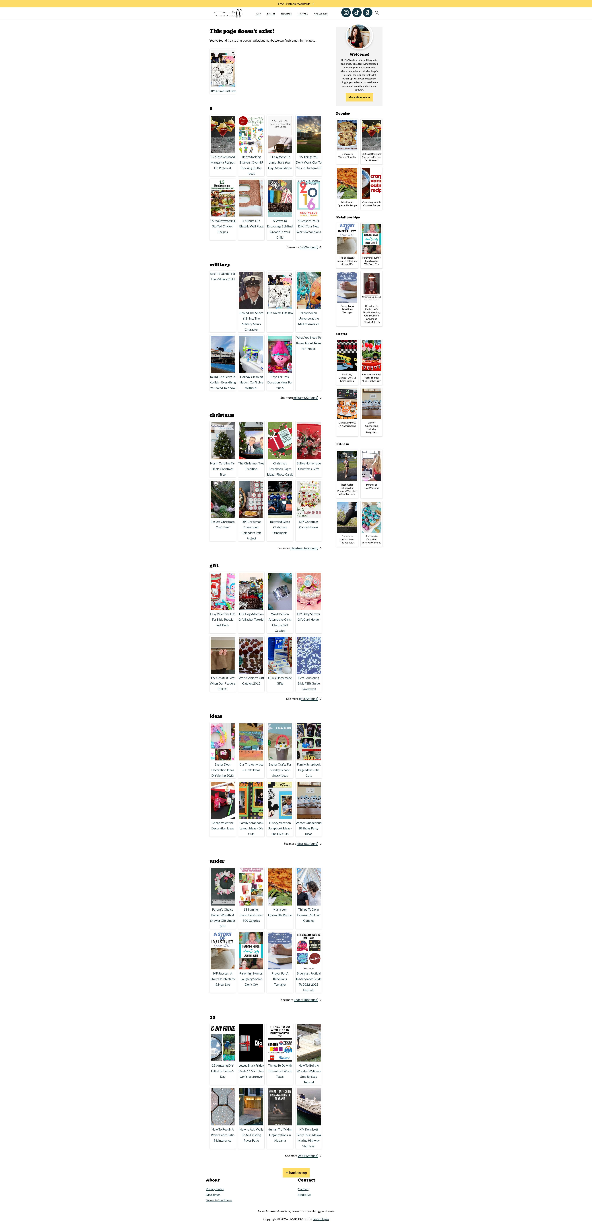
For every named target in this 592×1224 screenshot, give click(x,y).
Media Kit (304, 1194)
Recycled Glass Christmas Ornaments (280, 527)
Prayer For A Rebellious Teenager (280, 978)
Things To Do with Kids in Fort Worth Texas (280, 1071)
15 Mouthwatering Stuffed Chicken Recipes (222, 226)
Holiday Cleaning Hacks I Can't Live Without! (251, 382)
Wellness (321, 13)
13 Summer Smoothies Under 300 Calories (251, 915)
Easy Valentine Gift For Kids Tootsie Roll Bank (222, 619)
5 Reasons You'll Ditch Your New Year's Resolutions (308, 226)
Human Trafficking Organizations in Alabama (280, 1134)
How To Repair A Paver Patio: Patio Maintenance (222, 1134)
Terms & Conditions (219, 1200)
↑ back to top (296, 1173)
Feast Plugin (321, 1219)
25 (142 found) (308, 1155)
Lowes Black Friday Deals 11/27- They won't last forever (251, 1071)
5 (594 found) (309, 247)
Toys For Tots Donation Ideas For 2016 (280, 382)
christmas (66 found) (304, 548)
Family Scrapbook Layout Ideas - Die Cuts (251, 828)
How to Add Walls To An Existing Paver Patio (251, 1134)
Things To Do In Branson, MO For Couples (308, 915)
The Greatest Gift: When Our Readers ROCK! (222, 683)
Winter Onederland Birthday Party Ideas (309, 828)
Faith (271, 13)
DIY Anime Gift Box (223, 91)
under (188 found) (306, 999)
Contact (303, 1189)
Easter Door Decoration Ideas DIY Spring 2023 (222, 769)
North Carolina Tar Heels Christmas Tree (222, 468)
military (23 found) (305, 397)
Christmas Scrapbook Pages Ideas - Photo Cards (280, 468)
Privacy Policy (215, 1189)
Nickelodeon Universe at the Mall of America (308, 318)
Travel (303, 13)
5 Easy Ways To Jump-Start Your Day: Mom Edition (280, 162)
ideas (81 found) (307, 843)
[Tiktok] (357, 12)
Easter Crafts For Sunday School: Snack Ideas (280, 769)
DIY (258, 13)
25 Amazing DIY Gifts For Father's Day (222, 1071)
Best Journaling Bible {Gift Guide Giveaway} (309, 683)
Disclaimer (213, 1194)
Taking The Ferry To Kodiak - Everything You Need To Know (223, 382)
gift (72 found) (308, 698)
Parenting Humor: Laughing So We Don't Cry (251, 978)
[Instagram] (346, 12)
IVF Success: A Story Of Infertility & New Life (222, 978)
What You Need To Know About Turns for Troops (308, 343)
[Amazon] (367, 12)
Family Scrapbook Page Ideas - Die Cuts (309, 769)
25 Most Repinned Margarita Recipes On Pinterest (222, 162)
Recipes (286, 13)
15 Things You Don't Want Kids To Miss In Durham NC (309, 162)
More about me (357, 97)
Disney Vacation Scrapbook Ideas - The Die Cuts (280, 828)
